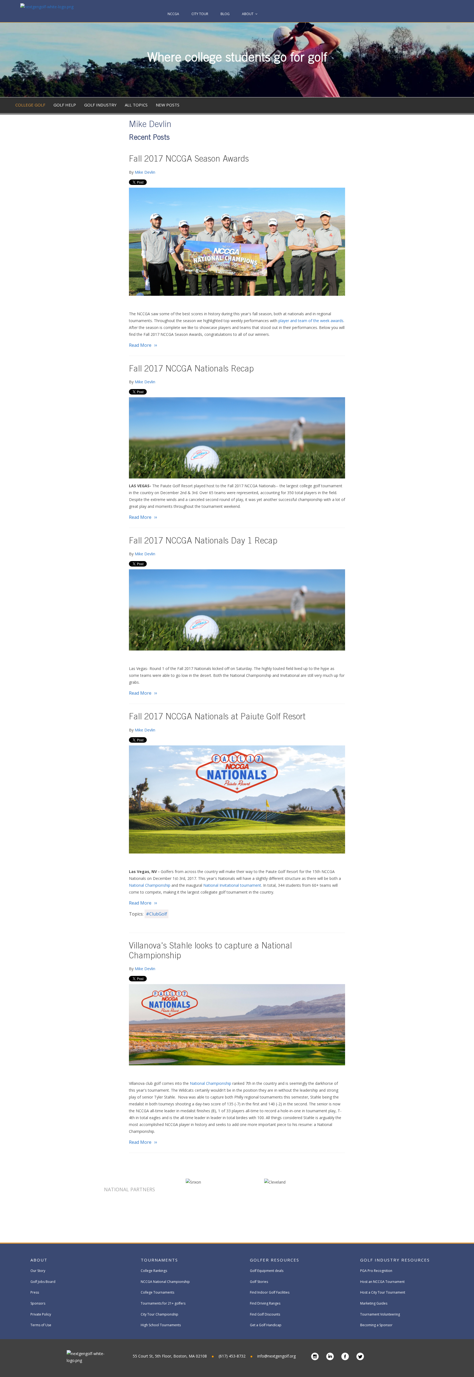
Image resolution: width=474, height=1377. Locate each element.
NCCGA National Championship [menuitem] (165, 1281)
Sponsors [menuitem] (37, 1303)
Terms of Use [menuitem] (40, 1325)
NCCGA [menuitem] (173, 14)
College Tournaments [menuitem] (157, 1292)
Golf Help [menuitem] (64, 105)
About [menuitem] (247, 14)
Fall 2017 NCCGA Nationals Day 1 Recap (203, 541)
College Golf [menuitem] (30, 105)
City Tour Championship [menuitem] (159, 1314)
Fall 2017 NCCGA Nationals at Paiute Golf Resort (217, 717)
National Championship (149, 885)
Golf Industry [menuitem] (100, 105)
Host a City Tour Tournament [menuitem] (382, 1292)
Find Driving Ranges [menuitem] (265, 1303)
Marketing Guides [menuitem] (373, 1303)
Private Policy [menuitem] (40, 1314)
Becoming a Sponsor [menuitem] (376, 1325)
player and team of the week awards (310, 320)
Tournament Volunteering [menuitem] (380, 1314)
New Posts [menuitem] (167, 105)
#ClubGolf (156, 914)
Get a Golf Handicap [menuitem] (265, 1325)
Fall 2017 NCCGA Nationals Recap (191, 369)
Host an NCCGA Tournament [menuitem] (382, 1281)
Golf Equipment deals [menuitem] (266, 1270)
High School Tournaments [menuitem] (161, 1325)
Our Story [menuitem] (37, 1270)
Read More (140, 345)
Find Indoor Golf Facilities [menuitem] (269, 1292)
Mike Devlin (145, 172)
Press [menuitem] (34, 1292)
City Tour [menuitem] (199, 14)
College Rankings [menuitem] (154, 1270)
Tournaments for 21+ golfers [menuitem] (163, 1303)
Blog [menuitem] (225, 14)
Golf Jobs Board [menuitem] (42, 1281)
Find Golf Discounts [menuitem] (265, 1314)
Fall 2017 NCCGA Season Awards (189, 160)
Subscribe (431, 210)
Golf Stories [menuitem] (259, 1281)
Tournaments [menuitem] (159, 1259)
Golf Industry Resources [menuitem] (395, 1259)
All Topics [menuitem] (136, 105)
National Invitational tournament (232, 885)
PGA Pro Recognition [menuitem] (376, 1270)
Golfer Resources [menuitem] (274, 1259)
